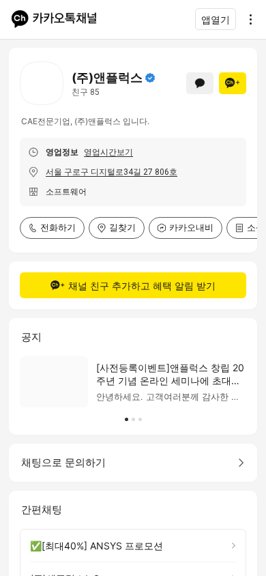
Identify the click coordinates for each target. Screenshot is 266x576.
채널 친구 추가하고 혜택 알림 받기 (142, 285)
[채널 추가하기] (232, 83)
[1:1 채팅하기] (199, 83)
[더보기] (247, 19)
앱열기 (215, 19)
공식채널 (150, 77)
